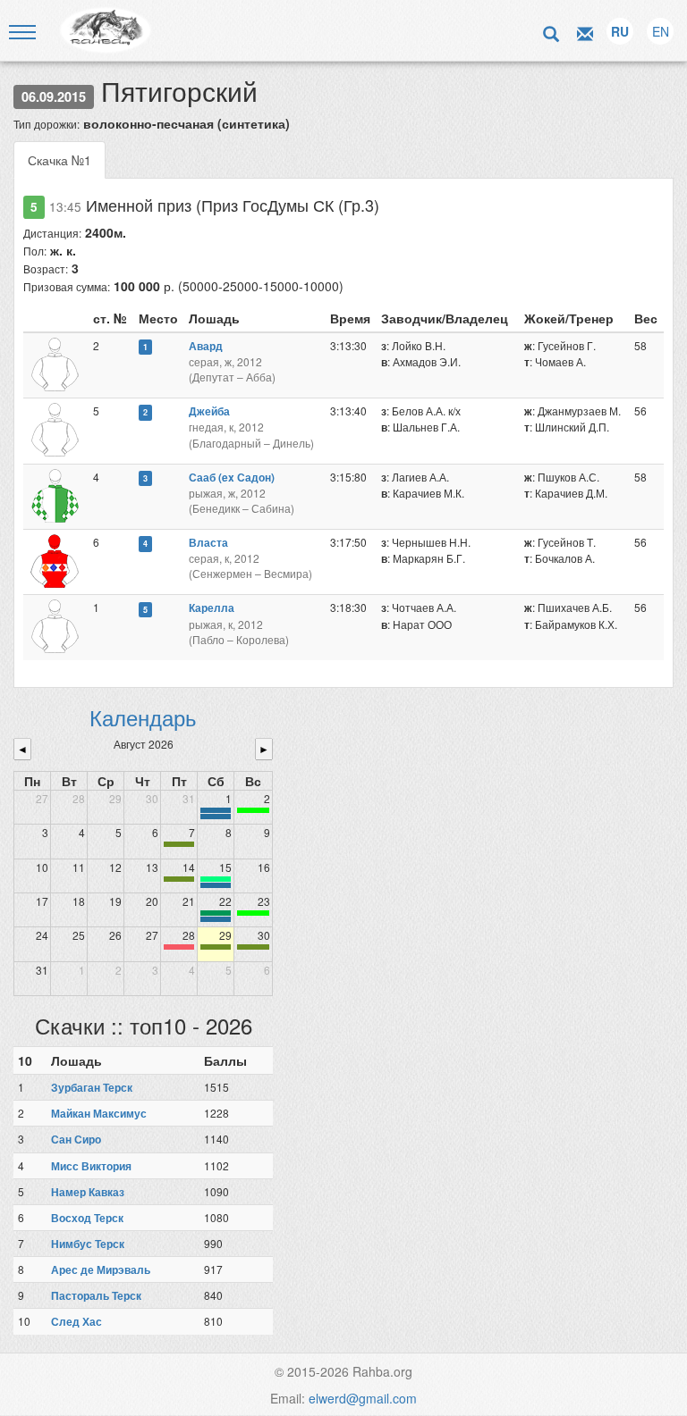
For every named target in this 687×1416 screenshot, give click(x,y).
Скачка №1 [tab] (59, 160)
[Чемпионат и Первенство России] (215, 919)
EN (660, 31)
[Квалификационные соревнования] (215, 816)
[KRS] (215, 879)
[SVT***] (215, 913)
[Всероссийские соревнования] (215, 810)
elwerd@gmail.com (363, 1398)
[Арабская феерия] (179, 947)
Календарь (143, 717)
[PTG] (253, 810)
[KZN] (179, 844)
